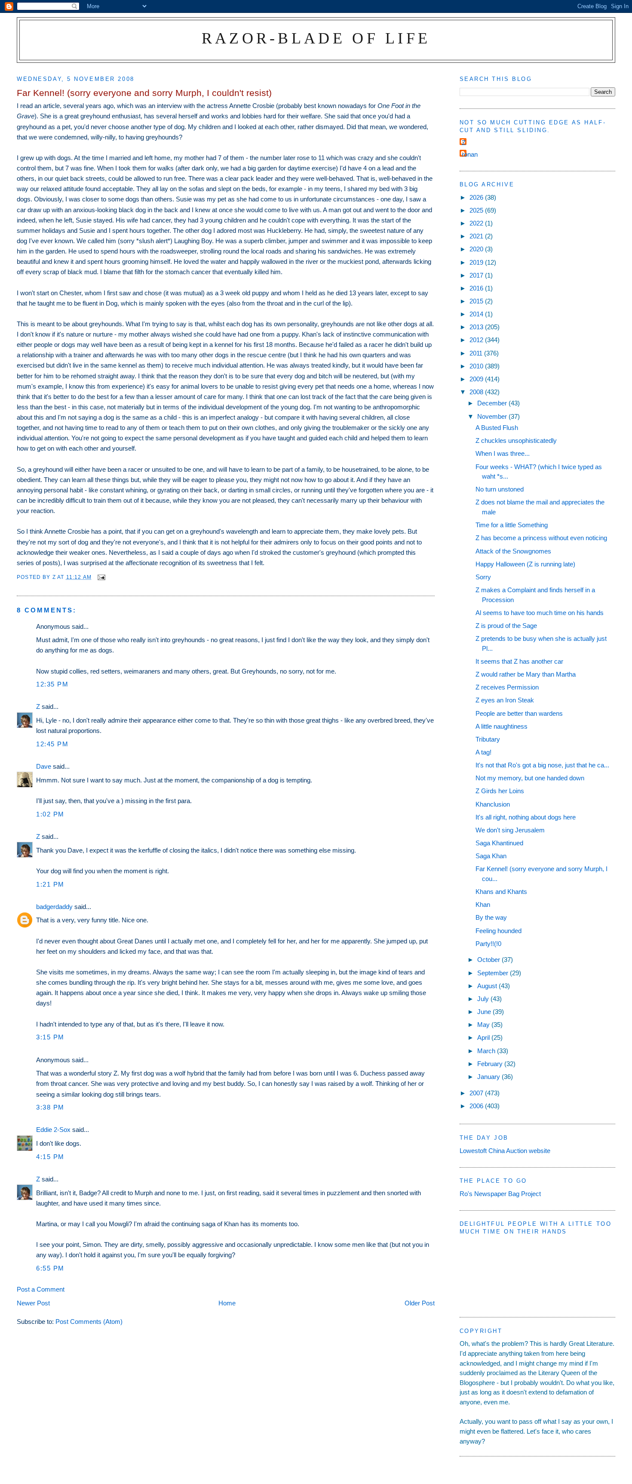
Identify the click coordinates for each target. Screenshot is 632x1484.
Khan (483, 904)
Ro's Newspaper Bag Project (500, 1193)
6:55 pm (50, 1268)
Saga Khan (491, 855)
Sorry (483, 577)
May (484, 1024)
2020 (477, 249)
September (493, 973)
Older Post (420, 1303)
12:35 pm (52, 684)
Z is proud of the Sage (506, 625)
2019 (477, 262)
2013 (477, 327)
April (484, 1037)
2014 (477, 314)
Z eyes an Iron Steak (505, 700)
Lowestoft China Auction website (505, 1150)
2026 (477, 197)
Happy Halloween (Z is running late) (525, 564)
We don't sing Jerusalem (510, 830)
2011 (476, 353)
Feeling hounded (499, 930)
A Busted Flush (497, 427)
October (489, 959)
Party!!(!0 (488, 943)
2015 (477, 301)
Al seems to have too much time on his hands (540, 612)
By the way (491, 917)
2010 (477, 366)
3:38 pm (50, 1107)
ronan (470, 154)
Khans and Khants (501, 891)
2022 (477, 223)
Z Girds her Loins (500, 791)
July (484, 998)
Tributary (488, 739)
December (493, 403)
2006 (477, 1106)
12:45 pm (52, 744)
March (487, 1050)
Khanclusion (493, 804)
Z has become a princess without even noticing (541, 537)
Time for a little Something (512, 525)
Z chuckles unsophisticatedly (516, 440)
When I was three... (503, 453)
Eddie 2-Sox (53, 1129)
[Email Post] (101, 577)
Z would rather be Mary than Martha (526, 674)
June (485, 1011)
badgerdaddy (54, 906)
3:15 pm (50, 1037)
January (489, 1076)
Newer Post (33, 1303)
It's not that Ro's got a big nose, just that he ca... (542, 765)
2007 (477, 1093)
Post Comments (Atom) (89, 1321)
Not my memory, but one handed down (530, 778)
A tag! (483, 752)
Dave (43, 766)
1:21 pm (50, 884)
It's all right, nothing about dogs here (526, 817)
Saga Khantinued (499, 843)
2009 (477, 379)
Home (227, 1303)
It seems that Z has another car (519, 661)
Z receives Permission (507, 687)
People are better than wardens (519, 713)
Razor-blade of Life (316, 38)
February (490, 1063)
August (488, 985)
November (493, 416)
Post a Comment (40, 1289)
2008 (477, 392)
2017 (477, 275)
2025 (477, 210)
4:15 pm (50, 1156)
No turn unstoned (500, 489)
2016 (477, 288)
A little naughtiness (502, 726)
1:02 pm (50, 814)
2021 (477, 236)
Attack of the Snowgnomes (513, 551)
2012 (477, 339)
